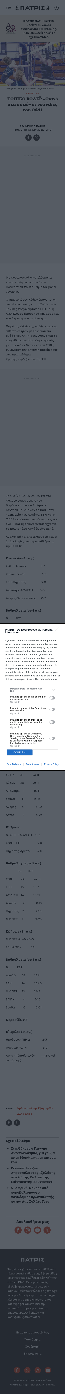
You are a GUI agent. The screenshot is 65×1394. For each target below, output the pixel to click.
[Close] (58, 630)
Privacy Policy (51, 764)
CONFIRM (20, 752)
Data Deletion (13, 764)
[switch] (52, 698)
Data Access (32, 764)
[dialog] (32, 697)
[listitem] (32, 689)
